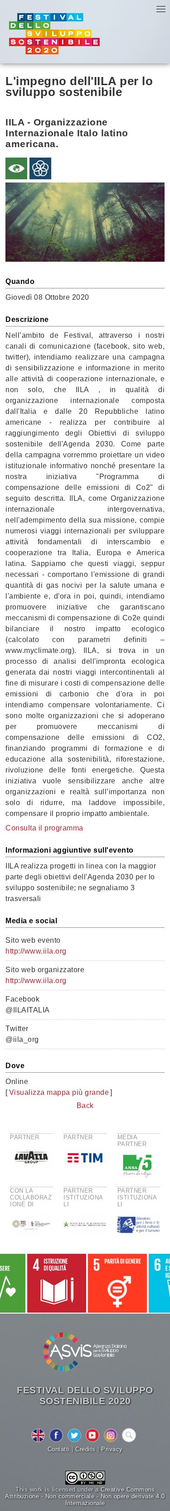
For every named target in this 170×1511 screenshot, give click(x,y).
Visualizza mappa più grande (59, 1092)
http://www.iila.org (36, 951)
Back (85, 1105)
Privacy (112, 1449)
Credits (85, 1449)
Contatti (59, 1449)
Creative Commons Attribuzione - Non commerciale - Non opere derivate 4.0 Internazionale (85, 1496)
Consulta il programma (44, 828)
